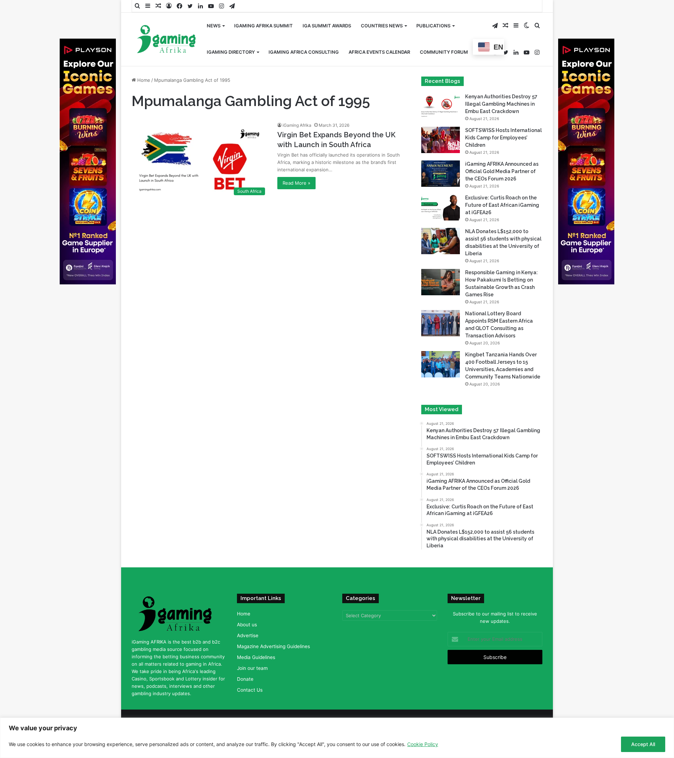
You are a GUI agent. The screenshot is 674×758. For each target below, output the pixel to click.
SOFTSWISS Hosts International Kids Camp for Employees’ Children (503, 137)
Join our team (252, 668)
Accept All (643, 744)
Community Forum (444, 52)
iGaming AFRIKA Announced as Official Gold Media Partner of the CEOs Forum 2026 (501, 171)
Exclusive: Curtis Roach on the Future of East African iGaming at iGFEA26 (502, 205)
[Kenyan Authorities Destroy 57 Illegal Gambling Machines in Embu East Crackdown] (440, 106)
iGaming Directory (231, 52)
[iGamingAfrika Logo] (167, 40)
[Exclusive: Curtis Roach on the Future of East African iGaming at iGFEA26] (440, 207)
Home (143, 80)
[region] (337, 738)
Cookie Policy (422, 744)
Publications (433, 25)
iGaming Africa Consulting (304, 52)
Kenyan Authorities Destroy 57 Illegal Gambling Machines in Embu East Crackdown (501, 104)
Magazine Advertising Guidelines (273, 646)
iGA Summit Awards (327, 25)
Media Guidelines (256, 657)
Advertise (247, 635)
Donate (245, 679)
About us (247, 624)
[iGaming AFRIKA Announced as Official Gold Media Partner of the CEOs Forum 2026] (440, 173)
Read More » (296, 183)
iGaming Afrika (297, 125)
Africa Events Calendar (379, 52)
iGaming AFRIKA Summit (263, 25)
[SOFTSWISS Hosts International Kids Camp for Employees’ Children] (440, 140)
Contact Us (250, 690)
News (213, 25)
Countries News (382, 25)
